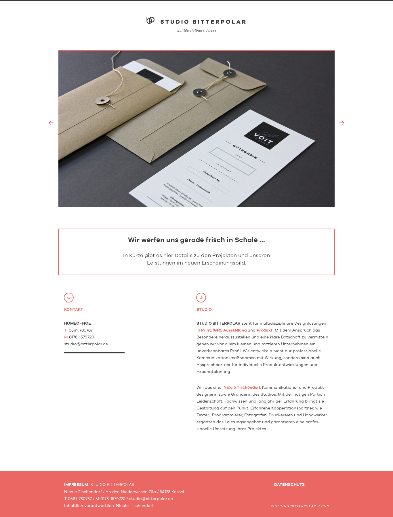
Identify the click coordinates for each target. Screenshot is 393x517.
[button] (51, 123)
